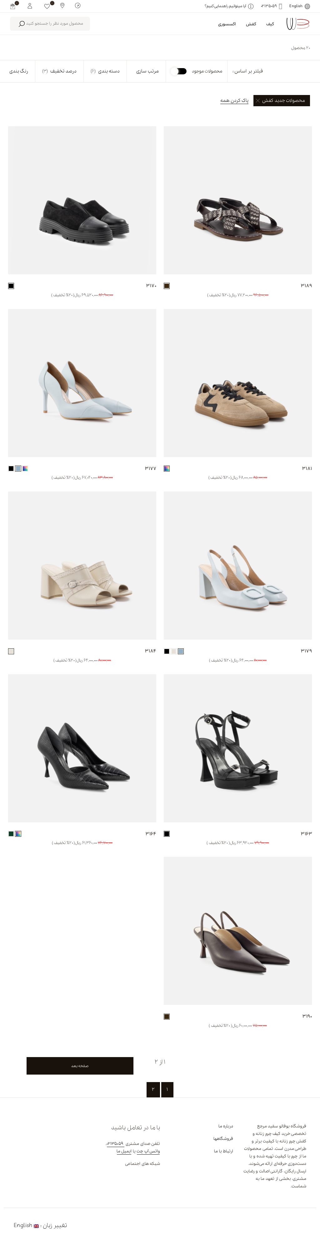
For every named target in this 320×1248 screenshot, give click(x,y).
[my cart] (12, 6)
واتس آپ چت (148, 1151)
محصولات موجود (207, 71)
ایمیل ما (124, 1151)
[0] (47, 6)
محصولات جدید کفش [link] (283, 100)
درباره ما (225, 1126)
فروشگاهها (223, 1139)
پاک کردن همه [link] (234, 100)
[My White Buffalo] (29, 5)
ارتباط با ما (223, 1151)
